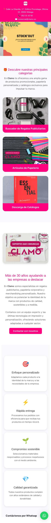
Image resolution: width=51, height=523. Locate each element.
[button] (44, 516)
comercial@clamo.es (27, 19)
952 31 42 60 (27, 15)
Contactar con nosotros (25, 331)
